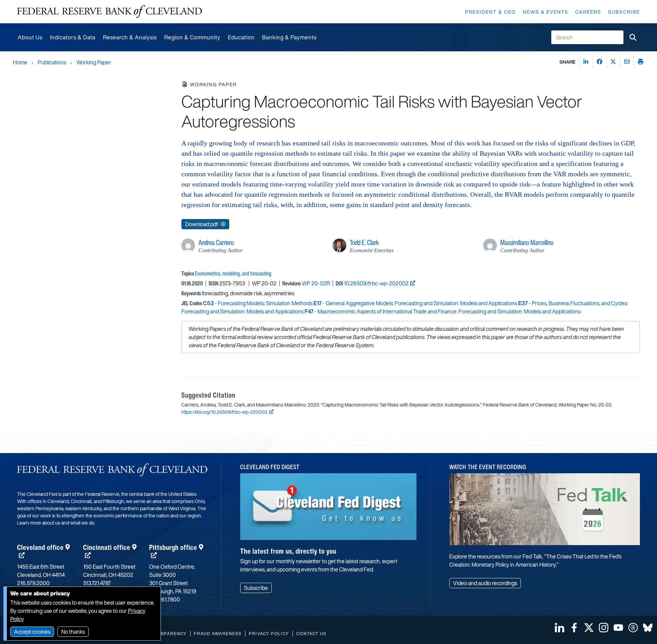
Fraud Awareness (218, 633)
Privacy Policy (269, 633)
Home (20, 62)
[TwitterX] (613, 61)
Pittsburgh (173, 547)
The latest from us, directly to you (288, 551)
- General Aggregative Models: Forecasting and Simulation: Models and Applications (415, 303)
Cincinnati (106, 547)
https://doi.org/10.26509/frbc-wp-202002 (224, 411)
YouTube (618, 627)
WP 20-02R (316, 283)
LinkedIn (559, 627)
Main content (33, 3)
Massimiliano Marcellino (526, 242)
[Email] (626, 61)
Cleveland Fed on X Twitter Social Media (589, 627)
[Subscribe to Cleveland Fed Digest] (328, 509)
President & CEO (490, 11)
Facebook (574, 627)
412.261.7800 (164, 599)
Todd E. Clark (364, 242)
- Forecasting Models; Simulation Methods (257, 303)
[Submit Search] (633, 37)
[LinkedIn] (585, 61)
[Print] (640, 61)
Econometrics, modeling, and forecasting (233, 273)
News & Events (545, 11)
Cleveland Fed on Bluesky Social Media (648, 627)
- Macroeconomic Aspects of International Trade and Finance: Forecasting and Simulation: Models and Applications (443, 311)
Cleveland (40, 547)
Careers (588, 11)
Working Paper (93, 62)
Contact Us (311, 633)
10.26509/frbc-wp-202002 (376, 283)
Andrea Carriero (216, 242)
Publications (52, 62)
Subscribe (624, 11)
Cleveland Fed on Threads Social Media (633, 627)
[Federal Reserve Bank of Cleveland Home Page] (109, 11)
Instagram (603, 627)
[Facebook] (599, 61)
